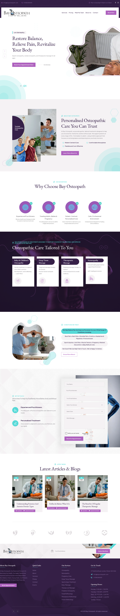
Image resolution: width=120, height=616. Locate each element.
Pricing (71, 12)
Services (64, 12)
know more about (69, 354)
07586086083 (28, 2)
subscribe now (103, 551)
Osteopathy (65, 570)
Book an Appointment (74, 438)
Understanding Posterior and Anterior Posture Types (27, 505)
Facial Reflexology (67, 594)
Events (34, 585)
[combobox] (84, 404)
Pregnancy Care (94, 260)
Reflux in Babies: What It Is (59, 504)
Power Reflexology (67, 599)
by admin (19, 510)
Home (34, 570)
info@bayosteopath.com (10, 2)
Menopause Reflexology (69, 596)
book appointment (8, 585)
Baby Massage (66, 585)
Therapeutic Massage (44, 261)
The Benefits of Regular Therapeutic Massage (91, 505)
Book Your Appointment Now (23, 65)
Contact (95, 12)
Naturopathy (68, 260)
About (34, 573)
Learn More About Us (70, 153)
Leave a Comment (29, 510)
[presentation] (4, 56)
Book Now (111, 12)
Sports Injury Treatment (69, 582)
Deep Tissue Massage (19, 261)
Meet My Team (79, 12)
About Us (88, 12)
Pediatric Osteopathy (68, 591)
